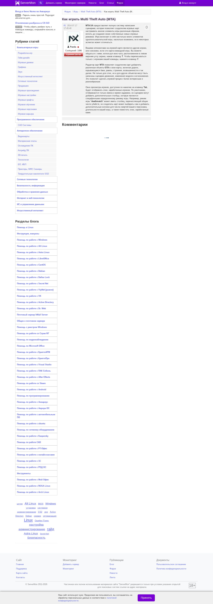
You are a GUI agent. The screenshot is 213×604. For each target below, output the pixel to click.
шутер (20, 504)
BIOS (40, 504)
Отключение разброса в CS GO (32, 23)
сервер (37, 516)
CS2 (40, 512)
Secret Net (44, 534)
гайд (50, 529)
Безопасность (36, 537)
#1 (65, 25)
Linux (28, 520)
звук (46, 512)
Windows (50, 503)
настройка (36, 524)
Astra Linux (31, 533)
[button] (41, 3)
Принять (146, 597)
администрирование (32, 529)
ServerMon (28, 3)
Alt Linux (30, 503)
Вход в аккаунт (188, 3)
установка (31, 508)
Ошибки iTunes (42, 520)
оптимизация (49, 516)
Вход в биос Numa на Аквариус (32, 11)
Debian (29, 516)
